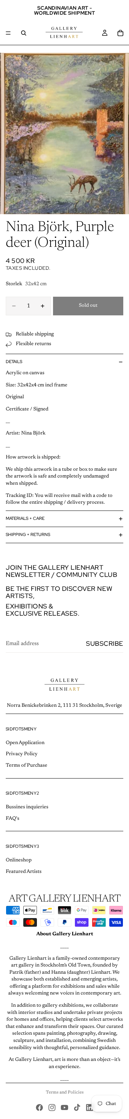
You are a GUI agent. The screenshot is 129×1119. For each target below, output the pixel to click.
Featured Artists (24, 871)
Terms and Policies (64, 1092)
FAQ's (12, 818)
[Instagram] (52, 1107)
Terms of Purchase (26, 765)
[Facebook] (39, 1107)
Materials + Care (25, 518)
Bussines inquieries (27, 807)
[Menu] (8, 33)
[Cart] (120, 33)
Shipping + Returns (28, 534)
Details (14, 362)
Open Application (25, 743)
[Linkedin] (89, 1107)
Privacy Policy (22, 754)
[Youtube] (64, 1107)
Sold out (88, 305)
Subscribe (104, 643)
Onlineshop (19, 860)
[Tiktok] (77, 1107)
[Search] (24, 33)
